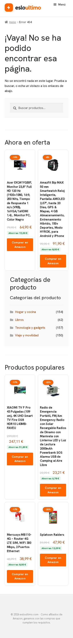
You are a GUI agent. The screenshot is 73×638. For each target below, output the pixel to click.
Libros (19, 320)
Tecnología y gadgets (30, 327)
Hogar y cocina (25, 312)
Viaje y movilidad (27, 335)
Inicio (12, 22)
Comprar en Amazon (20, 245)
